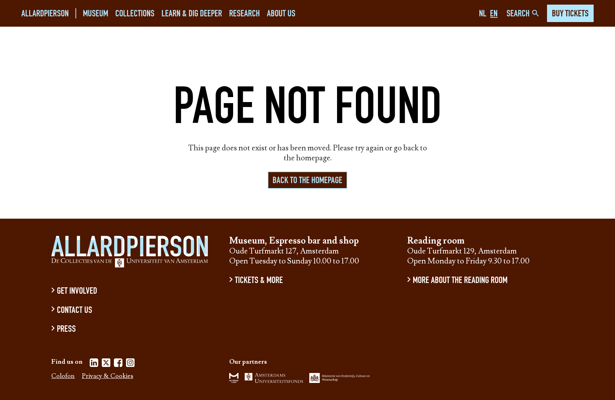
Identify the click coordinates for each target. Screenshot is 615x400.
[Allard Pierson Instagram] (130, 363)
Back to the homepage (307, 181)
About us (281, 14)
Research (244, 14)
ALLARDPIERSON (45, 14)
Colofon (63, 376)
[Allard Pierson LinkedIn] (94, 363)
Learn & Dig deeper (192, 14)
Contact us (74, 310)
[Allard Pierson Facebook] (118, 363)
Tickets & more (259, 281)
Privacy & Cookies (107, 376)
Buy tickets (570, 14)
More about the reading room (460, 281)
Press (66, 329)
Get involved (77, 291)
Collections (134, 14)
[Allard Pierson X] (106, 363)
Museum (95, 14)
